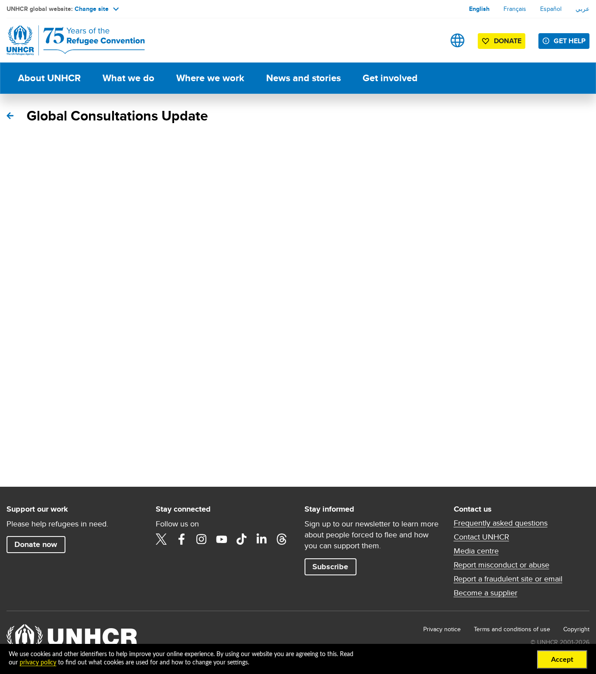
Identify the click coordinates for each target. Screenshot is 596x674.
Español (551, 8)
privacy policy (38, 663)
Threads (282, 539)
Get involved (390, 78)
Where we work (210, 78)
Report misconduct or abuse (501, 565)
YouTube (221, 539)
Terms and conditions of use (512, 629)
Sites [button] (457, 40)
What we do (128, 78)
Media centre (476, 551)
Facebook (181, 539)
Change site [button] (92, 8)
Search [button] (430, 40)
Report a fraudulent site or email (508, 579)
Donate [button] (507, 41)
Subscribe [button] (330, 566)
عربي (582, 8)
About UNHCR (49, 78)
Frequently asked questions (501, 523)
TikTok (241, 539)
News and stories (303, 78)
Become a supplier (485, 593)
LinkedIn (261, 539)
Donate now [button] (35, 544)
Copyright (576, 629)
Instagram (201, 539)
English (479, 8)
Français (515, 8)
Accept (562, 659)
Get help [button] (570, 41)
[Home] (68, 40)
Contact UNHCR (481, 537)
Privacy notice (442, 629)
